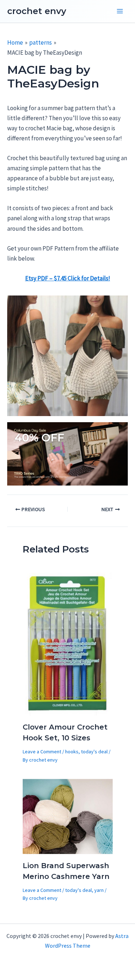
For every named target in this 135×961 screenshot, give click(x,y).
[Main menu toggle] (120, 11)
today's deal (94, 751)
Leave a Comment (42, 751)
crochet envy (36, 11)
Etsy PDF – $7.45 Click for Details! (67, 278)
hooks (71, 751)
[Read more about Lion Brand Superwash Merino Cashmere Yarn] (68, 816)
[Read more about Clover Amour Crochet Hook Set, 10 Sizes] (68, 644)
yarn (99, 890)
